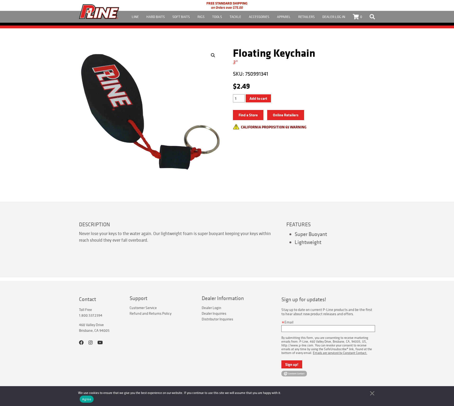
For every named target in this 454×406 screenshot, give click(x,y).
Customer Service (143, 307)
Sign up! (291, 364)
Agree (86, 399)
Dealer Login (211, 307)
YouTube (100, 342)
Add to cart (258, 98)
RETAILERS (306, 16)
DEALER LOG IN (333, 16)
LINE (135, 16)
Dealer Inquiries (214, 313)
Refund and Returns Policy (150, 313)
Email (288, 322)
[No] (372, 393)
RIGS (201, 16)
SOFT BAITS (181, 16)
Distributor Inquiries (217, 319)
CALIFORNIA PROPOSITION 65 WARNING (273, 127)
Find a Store (248, 115)
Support (138, 298)
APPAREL (284, 16)
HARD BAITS (155, 16)
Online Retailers (285, 115)
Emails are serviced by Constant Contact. (340, 353)
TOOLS (217, 16)
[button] (213, 55)
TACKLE (235, 16)
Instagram (90, 342)
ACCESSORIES (259, 16)
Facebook (81, 342)
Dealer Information (223, 298)
